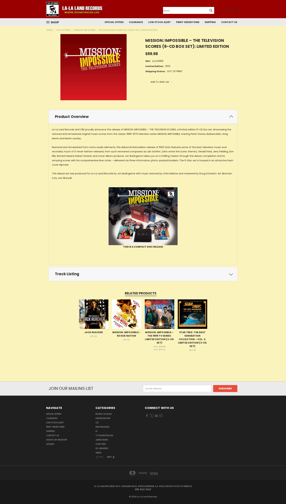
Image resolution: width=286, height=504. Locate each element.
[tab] (143, 117)
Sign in (50, 439)
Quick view (93, 313)
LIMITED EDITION (102, 418)
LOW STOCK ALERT (159, 22)
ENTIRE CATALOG (103, 414)
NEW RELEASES (102, 426)
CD (96, 422)
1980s (98, 452)
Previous (277, 494)
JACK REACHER (93, 332)
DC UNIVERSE (101, 448)
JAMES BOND (101, 439)
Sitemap (50, 444)
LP (96, 431)
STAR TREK (100, 444)
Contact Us (229, 22)
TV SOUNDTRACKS (104, 435)
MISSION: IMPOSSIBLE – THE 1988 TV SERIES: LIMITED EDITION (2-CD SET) (159, 337)
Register (62, 439)
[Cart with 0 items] (239, 10)
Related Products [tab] (140, 293)
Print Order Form (187, 22)
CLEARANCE (136, 22)
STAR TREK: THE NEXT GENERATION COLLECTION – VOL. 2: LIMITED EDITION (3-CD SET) (192, 339)
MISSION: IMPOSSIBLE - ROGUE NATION (126, 334)
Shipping (210, 22)
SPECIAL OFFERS (114, 22)
